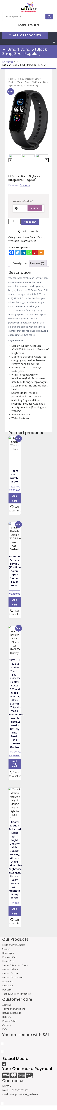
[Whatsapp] (29, 252)
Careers (6, 1024)
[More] (41, 252)
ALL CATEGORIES (27, 35)
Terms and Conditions (13, 1008)
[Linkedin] (23, 252)
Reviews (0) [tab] (37, 263)
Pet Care (7, 989)
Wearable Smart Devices (22, 241)
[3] (42, 160)
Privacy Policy (9, 1020)
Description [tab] (20, 263)
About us (7, 1004)
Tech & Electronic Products (16, 993)
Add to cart (30, 222)
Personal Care (9, 957)
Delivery (6, 1016)
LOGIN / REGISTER (28, 25)
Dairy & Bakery (10, 969)
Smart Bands (24, 82)
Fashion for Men (10, 973)
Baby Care (7, 981)
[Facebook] (11, 252)
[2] (28, 160)
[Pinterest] (35, 252)
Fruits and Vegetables (13, 944)
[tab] (54, 42)
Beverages (8, 952)
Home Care (8, 961)
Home (11, 78)
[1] (15, 160)
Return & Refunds (11, 1012)
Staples (6, 948)
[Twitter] (17, 252)
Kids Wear (7, 985)
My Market (7, 61)
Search (49, 16)
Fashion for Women (12, 977)
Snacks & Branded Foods (15, 965)
